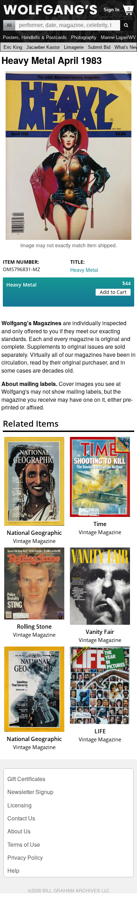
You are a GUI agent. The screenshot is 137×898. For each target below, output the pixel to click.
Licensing (19, 805)
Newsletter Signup (30, 792)
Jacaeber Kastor (43, 47)
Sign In (111, 9)
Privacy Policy (25, 857)
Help (13, 870)
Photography (84, 37)
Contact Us (21, 818)
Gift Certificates (26, 779)
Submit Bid (99, 47)
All (9, 25)
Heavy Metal (84, 269)
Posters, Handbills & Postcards (35, 37)
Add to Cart (113, 292)
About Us (19, 831)
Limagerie (74, 47)
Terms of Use (23, 844)
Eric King (13, 47)
